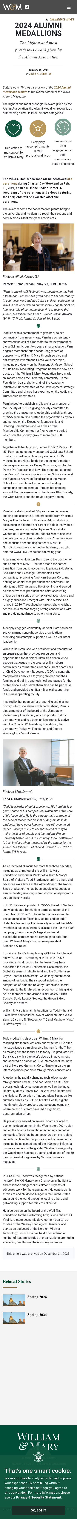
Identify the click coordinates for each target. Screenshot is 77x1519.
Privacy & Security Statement (38, 1497)
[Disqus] (38, 1377)
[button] (27, 7)
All (60, 19)
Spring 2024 (37, 1296)
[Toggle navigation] (69, 7)
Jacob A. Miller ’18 (40, 74)
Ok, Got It (38, 1510)
